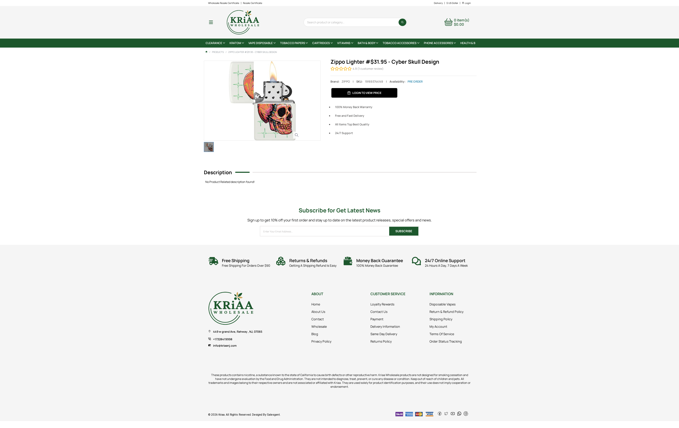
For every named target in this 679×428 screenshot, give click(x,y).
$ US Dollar (452, 3)
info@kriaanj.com (225, 346)
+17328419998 (222, 339)
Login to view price (366, 93)
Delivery (438, 3)
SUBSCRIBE (403, 231)
